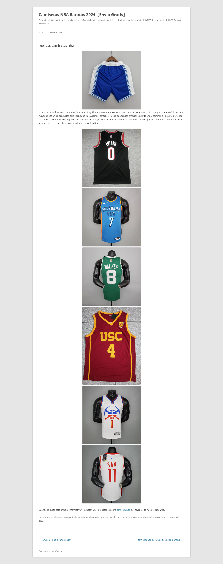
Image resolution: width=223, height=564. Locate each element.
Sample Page (56, 32)
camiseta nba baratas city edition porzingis (161, 539)
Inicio (41, 32)
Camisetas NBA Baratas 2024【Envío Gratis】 (83, 14)
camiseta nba (123, 509)
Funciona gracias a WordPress (51, 551)
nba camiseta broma (162, 517)
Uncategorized (69, 517)
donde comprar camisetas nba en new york (132, 517)
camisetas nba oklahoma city (55, 539)
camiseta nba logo (104, 517)
